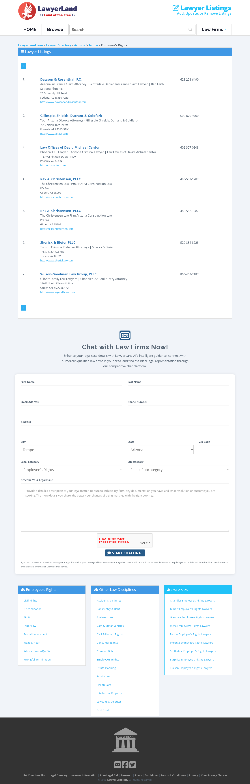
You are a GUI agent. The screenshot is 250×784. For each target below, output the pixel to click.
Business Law (105, 617)
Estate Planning (106, 668)
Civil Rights (30, 600)
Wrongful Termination (37, 659)
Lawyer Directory (58, 45)
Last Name (134, 382)
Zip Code (204, 442)
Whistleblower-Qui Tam (38, 651)
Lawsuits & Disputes (109, 701)
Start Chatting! (127, 553)
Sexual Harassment (35, 634)
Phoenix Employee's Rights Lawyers (191, 642)
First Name (28, 382)
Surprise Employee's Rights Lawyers (192, 659)
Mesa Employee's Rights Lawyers (190, 626)
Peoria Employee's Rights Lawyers (190, 634)
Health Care (104, 685)
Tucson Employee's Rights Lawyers (191, 668)
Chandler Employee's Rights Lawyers (192, 600)
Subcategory (135, 462)
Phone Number (137, 402)
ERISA (27, 617)
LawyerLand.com (30, 45)
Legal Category (30, 462)
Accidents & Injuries (109, 600)
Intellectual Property (109, 693)
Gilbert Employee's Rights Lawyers (191, 609)
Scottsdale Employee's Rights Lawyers (193, 651)
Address (26, 422)
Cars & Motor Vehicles (110, 626)
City (23, 442)
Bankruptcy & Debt (108, 609)
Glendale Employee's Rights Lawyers (192, 617)
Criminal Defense (107, 651)
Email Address (30, 402)
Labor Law (30, 626)
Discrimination (33, 609)
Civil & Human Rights (110, 634)
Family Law (103, 676)
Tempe (93, 45)
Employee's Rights (41, 589)
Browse (55, 29)
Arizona (79, 45)
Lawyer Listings (205, 8)
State (131, 442)
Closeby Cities (179, 589)
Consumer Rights (107, 642)
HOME (29, 29)
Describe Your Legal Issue (37, 480)
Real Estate (103, 710)
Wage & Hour (32, 642)
